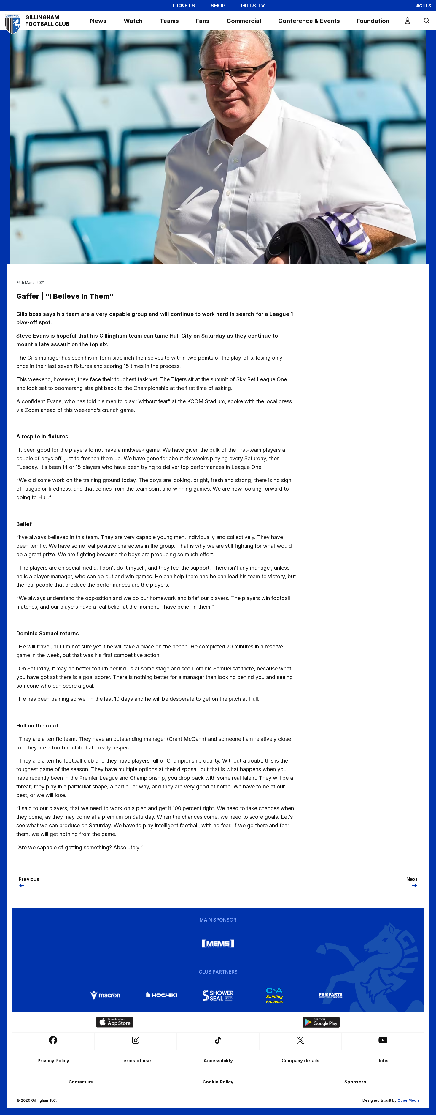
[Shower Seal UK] (218, 995)
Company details (300, 1060)
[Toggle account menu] (407, 20)
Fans (202, 20)
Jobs (383, 1060)
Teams (169, 20)
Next (411, 879)
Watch (133, 20)
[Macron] (105, 995)
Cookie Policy (218, 1082)
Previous (29, 879)
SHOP (218, 5)
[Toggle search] (426, 20)
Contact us (81, 1082)
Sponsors (355, 1082)
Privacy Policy (53, 1060)
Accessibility (218, 1060)
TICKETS (183, 5)
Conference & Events (309, 20)
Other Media (408, 1100)
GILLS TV (253, 5)
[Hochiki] (161, 995)
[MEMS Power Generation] (218, 943)
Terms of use (135, 1060)
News (98, 20)
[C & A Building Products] (274, 995)
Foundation (373, 20)
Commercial (244, 20)
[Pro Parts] (330, 995)
